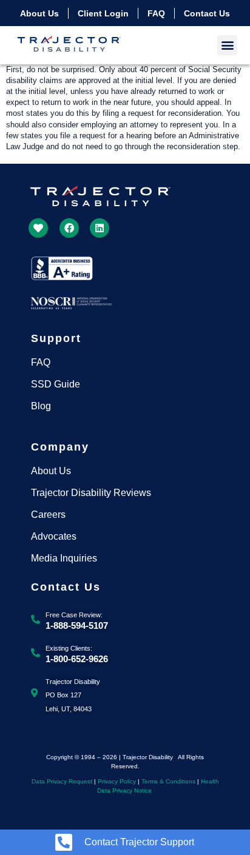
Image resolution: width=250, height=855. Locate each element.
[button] (227, 45)
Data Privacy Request (62, 781)
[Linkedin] (99, 228)
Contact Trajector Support (139, 842)
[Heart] (38, 228)
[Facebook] (69, 228)
